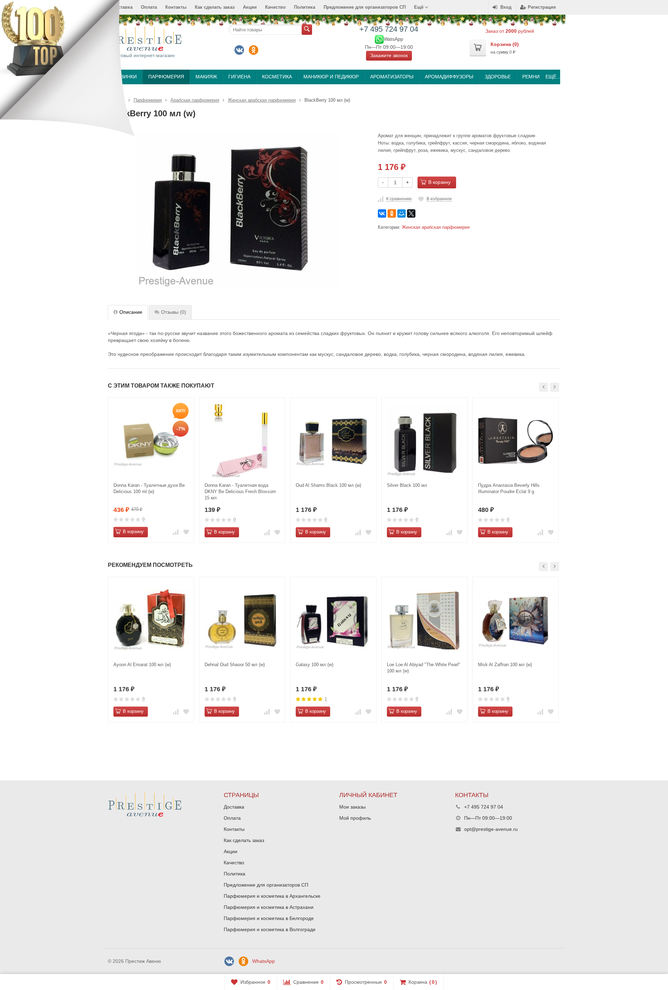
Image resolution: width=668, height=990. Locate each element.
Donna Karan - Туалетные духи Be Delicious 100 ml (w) (149, 488)
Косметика (277, 76)
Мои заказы (352, 807)
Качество (275, 7)
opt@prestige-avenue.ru (491, 829)
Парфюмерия (166, 76)
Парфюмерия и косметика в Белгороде (269, 918)
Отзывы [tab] (173, 312)
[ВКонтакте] (239, 50)
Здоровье (498, 76)
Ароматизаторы (391, 76)
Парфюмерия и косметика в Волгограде (270, 929)
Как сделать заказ (214, 7)
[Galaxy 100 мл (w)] (333, 619)
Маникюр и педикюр (331, 76)
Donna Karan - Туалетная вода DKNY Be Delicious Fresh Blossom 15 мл (240, 491)
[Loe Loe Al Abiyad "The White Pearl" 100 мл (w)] (424, 619)
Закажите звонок (389, 55)
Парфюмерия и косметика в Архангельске (272, 896)
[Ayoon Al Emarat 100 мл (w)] (151, 619)
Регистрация (542, 7)
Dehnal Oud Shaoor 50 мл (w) (235, 664)
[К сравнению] (176, 532)
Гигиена (239, 76)
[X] (411, 213)
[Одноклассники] (253, 50)
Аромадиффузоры (449, 76)
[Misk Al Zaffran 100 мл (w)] (515, 619)
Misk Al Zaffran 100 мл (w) (505, 664)
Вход (505, 7)
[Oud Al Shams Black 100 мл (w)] (333, 440)
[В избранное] (186, 532)
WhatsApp (263, 961)
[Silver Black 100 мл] (424, 440)
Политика (304, 7)
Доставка (234, 807)
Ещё (419, 7)
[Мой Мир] (401, 213)
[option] (151, 470)
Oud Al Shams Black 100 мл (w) (328, 485)
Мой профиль (355, 818)
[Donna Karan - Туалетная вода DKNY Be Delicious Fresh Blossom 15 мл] (242, 440)
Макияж (206, 76)
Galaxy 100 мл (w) (314, 664)
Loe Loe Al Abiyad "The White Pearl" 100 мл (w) (423, 667)
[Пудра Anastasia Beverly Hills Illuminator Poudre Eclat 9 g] (515, 440)
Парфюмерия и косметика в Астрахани (268, 907)
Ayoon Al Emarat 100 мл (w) (142, 664)
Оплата (149, 7)
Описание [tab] (130, 312)
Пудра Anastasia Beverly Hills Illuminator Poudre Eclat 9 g (509, 488)
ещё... (553, 76)
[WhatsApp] (379, 38)
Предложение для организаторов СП (365, 7)
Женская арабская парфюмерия (436, 227)
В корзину (439, 182)
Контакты (175, 7)
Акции (250, 7)
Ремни (531, 76)
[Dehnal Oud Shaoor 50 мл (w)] (242, 619)
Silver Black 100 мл (407, 485)
